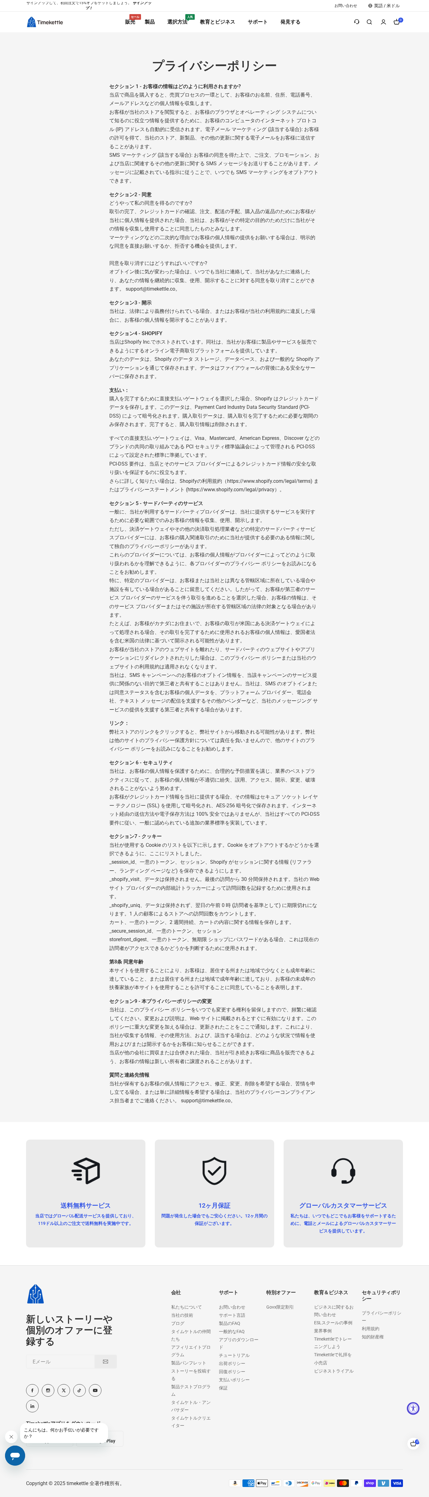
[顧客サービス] (357, 22)
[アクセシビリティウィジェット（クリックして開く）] (413, 1408)
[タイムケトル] (45, 21)
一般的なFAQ (232, 1331)
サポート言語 (232, 1315)
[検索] (370, 22)
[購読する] (105, 1361)
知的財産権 (373, 1336)
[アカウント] (383, 22)
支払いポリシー (234, 1379)
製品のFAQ (229, 1323)
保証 (223, 1387)
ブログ (177, 1323)
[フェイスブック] (32, 1390)
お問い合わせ (232, 1307)
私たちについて (186, 1307)
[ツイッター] (63, 1390)
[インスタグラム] (48, 1390)
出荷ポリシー (232, 1363)
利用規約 (370, 1328)
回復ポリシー (232, 1371)
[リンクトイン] (32, 1406)
